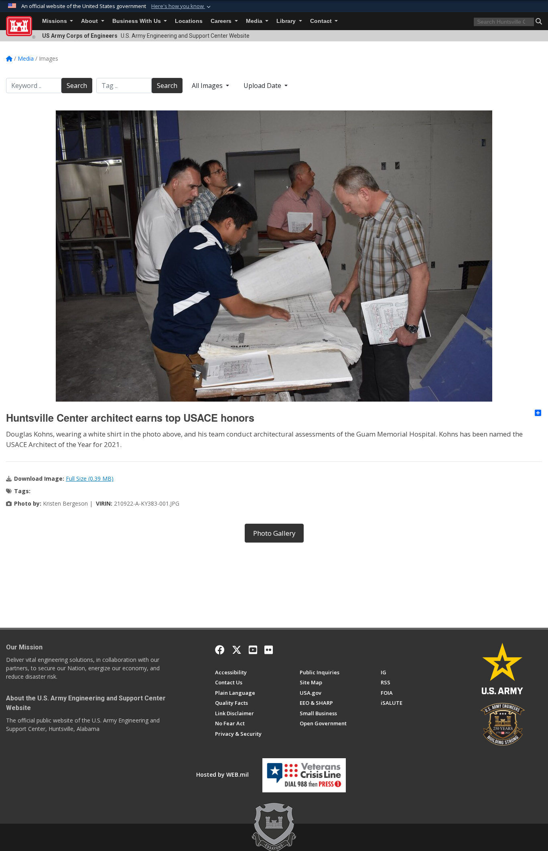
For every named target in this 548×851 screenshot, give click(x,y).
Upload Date (263, 85)
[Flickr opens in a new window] (268, 650)
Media (255, 21)
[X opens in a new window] (237, 650)
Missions (55, 21)
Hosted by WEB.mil (222, 774)
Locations (189, 21)
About (90, 21)
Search (77, 85)
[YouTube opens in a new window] (253, 650)
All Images (208, 85)
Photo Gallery (274, 533)
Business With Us (137, 21)
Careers (222, 21)
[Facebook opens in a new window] (220, 650)
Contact (321, 21)
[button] (181, 6)
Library (286, 21)
